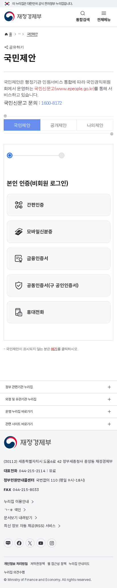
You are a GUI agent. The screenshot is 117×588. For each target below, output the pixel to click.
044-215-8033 (26, 489)
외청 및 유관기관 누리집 (20, 399)
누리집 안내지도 (79, 564)
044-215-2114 (32, 470)
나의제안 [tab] (95, 125)
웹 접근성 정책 (56, 564)
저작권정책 (37, 564)
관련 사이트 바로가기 (19, 424)
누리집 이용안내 (16, 501)
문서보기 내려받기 (18, 517)
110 (54, 480)
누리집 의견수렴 (14, 572)
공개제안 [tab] (58, 125)
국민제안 (32, 34)
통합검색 (83, 19)
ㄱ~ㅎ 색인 (12, 509)
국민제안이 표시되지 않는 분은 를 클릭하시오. (42, 349)
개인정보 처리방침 (16, 564)
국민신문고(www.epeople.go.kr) (64, 88)
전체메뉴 (104, 19)
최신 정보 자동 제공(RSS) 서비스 (30, 525)
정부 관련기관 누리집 (19, 387)
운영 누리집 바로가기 (19, 412)
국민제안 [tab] (22, 125)
